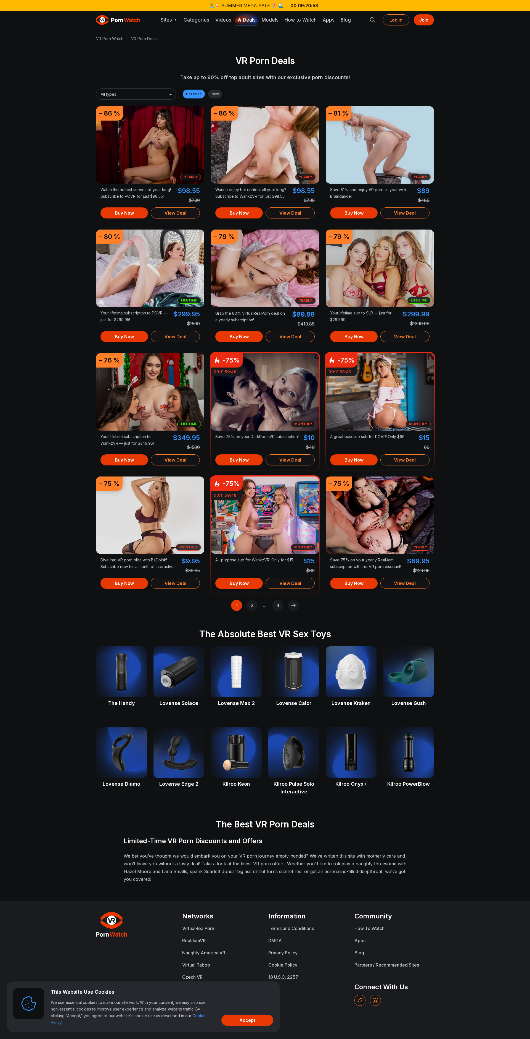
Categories (196, 20)
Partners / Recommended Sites (386, 965)
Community (373, 916)
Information (287, 916)
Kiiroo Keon (236, 784)
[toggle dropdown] (170, 94)
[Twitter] (359, 1000)
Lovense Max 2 (236, 703)
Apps (329, 20)
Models (270, 20)
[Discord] (375, 1000)
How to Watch (301, 20)
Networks (197, 916)
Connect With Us (381, 987)
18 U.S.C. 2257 (283, 977)
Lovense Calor (293, 703)
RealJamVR (194, 940)
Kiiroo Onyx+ (351, 784)
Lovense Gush (408, 703)
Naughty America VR (203, 952)
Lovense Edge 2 (178, 784)
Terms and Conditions (291, 928)
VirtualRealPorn (198, 928)
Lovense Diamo (121, 784)
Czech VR (192, 977)
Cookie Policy (282, 965)
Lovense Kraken (351, 703)
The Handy (121, 703)
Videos (223, 20)
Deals (249, 20)
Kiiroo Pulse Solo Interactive (294, 788)
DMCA (275, 940)
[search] (372, 19)
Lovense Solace (179, 703)
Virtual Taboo (196, 965)
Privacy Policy (283, 952)
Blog (346, 20)
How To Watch (369, 928)
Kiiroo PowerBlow (408, 784)
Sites (166, 20)
